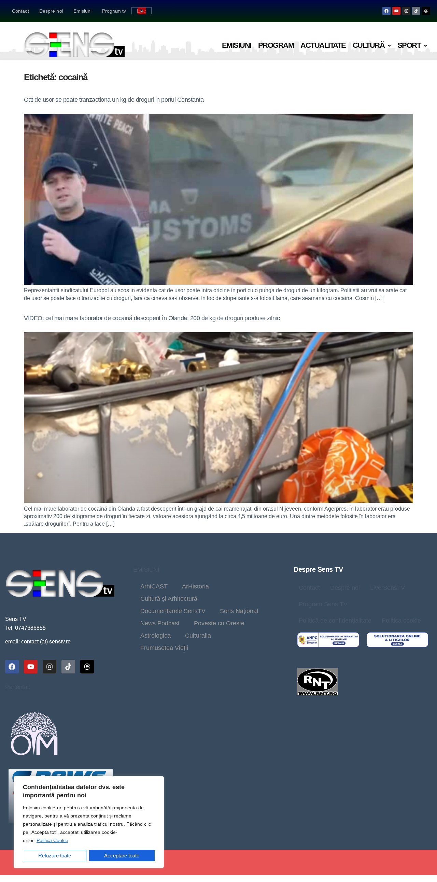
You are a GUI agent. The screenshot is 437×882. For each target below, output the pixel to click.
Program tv (114, 11)
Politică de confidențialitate (335, 620)
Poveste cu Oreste (219, 623)
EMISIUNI (146, 569)
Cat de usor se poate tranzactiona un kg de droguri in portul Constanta (113, 99)
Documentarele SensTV (173, 611)
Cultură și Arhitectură (168, 598)
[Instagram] (406, 11)
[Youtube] (396, 11)
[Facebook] (386, 11)
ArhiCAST (154, 586)
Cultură (369, 45)
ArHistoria (195, 586)
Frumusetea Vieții (164, 647)
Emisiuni (82, 11)
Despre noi (51, 11)
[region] (89, 822)
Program (276, 45)
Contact (20, 11)
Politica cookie (401, 620)
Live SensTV (387, 587)
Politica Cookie (52, 840)
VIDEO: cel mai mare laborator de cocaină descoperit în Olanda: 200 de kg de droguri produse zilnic (152, 318)
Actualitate (323, 45)
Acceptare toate (121, 855)
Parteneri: (17, 687)
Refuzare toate (54, 855)
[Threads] (426, 11)
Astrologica (155, 635)
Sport (409, 45)
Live (141, 11)
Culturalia (198, 635)
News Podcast (160, 623)
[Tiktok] (416, 11)
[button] (371, 45)
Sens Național (239, 611)
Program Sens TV (323, 604)
